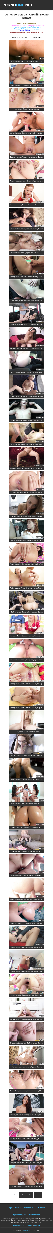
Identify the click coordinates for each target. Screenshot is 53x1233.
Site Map (29, 1225)
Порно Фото (34, 1215)
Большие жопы (44, 61)
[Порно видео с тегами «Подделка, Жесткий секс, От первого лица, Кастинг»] (26, 840)
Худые (33, 1067)
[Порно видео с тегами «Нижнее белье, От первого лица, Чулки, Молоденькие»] (26, 960)
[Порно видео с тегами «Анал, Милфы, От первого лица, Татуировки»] (26, 984)
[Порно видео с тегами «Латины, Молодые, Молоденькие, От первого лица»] (26, 1104)
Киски (12, 372)
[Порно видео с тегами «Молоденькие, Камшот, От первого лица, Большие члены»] (26, 266)
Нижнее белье (15, 947)
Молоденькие (14, 277)
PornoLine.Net (26, 1230)
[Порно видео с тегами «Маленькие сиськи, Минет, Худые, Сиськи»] (26, 1056)
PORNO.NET (17, 5)
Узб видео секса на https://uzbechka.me (26, 27)
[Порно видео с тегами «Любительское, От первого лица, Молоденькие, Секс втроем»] (26, 792)
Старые (29, 181)
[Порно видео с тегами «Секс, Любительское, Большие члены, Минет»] (26, 218)
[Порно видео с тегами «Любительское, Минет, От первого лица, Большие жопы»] (26, 50)
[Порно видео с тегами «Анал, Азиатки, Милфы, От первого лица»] (26, 816)
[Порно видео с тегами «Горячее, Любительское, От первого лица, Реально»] (26, 313)
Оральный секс (43, 157)
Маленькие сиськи (18, 1067)
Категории (28, 1208)
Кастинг (43, 851)
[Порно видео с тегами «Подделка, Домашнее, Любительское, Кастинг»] (26, 1032)
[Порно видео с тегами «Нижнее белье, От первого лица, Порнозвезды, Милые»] (26, 936)
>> (38, 1195)
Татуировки (39, 995)
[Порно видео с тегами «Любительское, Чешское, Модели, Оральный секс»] (26, 768)
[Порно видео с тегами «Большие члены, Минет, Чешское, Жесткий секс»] (26, 194)
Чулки (36, 971)
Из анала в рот (43, 1139)
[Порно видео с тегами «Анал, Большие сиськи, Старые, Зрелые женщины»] (26, 170)
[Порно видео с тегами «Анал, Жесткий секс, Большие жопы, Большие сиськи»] (26, 912)
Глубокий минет (39, 133)
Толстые (13, 468)
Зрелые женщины (39, 181)
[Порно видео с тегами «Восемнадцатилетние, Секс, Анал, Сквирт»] (26, 505)
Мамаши (37, 109)
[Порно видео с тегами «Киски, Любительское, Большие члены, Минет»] (26, 361)
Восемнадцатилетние (17, 253)
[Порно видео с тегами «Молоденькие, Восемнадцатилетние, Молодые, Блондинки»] (26, 1008)
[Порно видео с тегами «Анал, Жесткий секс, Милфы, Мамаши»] (26, 98)
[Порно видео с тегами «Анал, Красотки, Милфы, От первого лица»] (26, 481)
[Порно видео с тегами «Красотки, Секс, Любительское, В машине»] (26, 289)
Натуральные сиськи (42, 468)
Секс (12, 229)
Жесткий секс (22, 109)
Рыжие (12, 540)
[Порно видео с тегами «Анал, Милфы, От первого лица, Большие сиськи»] (26, 74)
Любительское (15, 61)
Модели (31, 779)
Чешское (31, 205)
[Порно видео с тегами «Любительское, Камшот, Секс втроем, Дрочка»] (26, 601)
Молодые (40, 1019)
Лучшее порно (19, 1215)
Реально (43, 325)
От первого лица (32, 61)
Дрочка (40, 612)
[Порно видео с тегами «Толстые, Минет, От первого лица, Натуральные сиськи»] (26, 457)
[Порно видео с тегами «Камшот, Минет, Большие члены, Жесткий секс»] (26, 625)
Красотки (29, 253)
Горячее (13, 325)
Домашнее (31, 756)
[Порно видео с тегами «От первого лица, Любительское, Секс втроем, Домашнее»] (26, 864)
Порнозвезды (35, 348)
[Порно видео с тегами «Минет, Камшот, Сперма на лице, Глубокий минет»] (26, 122)
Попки (21, 732)
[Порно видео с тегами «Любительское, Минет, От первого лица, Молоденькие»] (26, 433)
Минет (23, 61)
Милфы (17, 85)
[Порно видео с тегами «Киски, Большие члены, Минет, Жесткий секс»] (26, 409)
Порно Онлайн (14, 1208)
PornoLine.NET (18, 1225)
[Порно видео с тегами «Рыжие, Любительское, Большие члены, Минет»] (26, 529)
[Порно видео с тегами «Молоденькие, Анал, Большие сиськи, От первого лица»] (26, 673)
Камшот (18, 133)
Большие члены (15, 157)
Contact (37, 1225)
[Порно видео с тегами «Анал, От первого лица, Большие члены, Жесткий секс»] (26, 1080)
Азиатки (20, 827)
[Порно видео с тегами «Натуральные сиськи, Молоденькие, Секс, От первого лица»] (26, 1152)
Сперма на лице (27, 133)
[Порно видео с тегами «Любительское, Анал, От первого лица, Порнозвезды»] (26, 577)
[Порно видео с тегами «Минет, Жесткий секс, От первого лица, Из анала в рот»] (26, 1128)
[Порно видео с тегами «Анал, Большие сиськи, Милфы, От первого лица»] (26, 888)
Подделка (13, 851)
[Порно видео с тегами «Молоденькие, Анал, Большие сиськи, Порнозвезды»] (26, 697)
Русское (13, 756)
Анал (12, 85)
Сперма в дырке (32, 660)
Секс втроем (32, 612)
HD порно (41, 1208)
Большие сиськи (39, 85)
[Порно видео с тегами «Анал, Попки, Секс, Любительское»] (26, 721)
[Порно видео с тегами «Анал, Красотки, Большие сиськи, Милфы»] (26, 1175)
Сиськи (39, 1067)
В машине (38, 301)
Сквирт (39, 516)
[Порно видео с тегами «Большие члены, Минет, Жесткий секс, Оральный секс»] (26, 146)
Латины (12, 1115)
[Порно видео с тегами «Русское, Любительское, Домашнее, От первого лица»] (26, 744)
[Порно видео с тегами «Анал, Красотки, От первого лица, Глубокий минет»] (26, 553)
